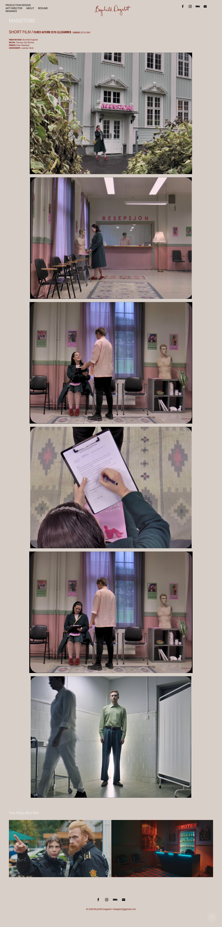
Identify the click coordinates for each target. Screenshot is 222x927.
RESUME (43, 8)
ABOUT (30, 8)
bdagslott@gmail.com (124, 909)
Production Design (18, 5)
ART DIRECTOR (14, 8)
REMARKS (11, 11)
